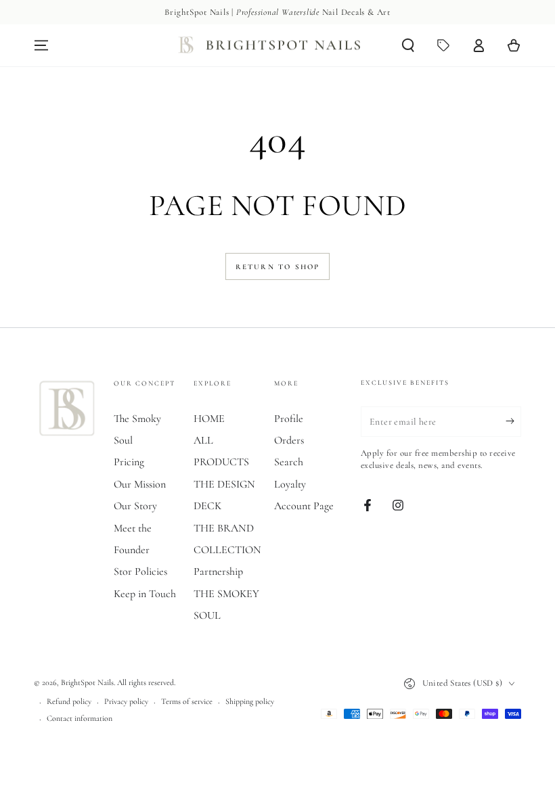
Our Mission (140, 484)
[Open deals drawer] (443, 45)
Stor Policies (140, 571)
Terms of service (187, 701)
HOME (209, 418)
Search (288, 462)
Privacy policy (126, 701)
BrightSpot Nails (87, 682)
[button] (408, 45)
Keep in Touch (145, 594)
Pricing (129, 462)
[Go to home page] (271, 45)
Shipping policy (249, 701)
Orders (289, 440)
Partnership (218, 571)
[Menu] (41, 45)
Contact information (79, 718)
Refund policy (69, 701)
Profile (288, 418)
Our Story (135, 506)
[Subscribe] (513, 421)
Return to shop (278, 266)
